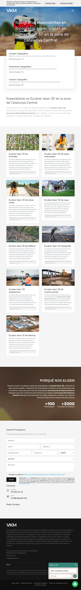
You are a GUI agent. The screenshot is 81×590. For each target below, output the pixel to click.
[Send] (75, 576)
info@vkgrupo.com (12, 558)
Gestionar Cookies (40, 585)
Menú (8, 565)
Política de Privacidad (32, 474)
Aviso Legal (15, 583)
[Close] (76, 565)
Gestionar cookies (66, 3)
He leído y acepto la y (37, 474)
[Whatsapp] (75, 584)
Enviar (11, 480)
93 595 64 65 (11, 556)
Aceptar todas (50, 3)
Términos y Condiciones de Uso (52, 474)
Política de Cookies (26, 583)
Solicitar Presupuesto (15, 59)
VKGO (28, 478)
